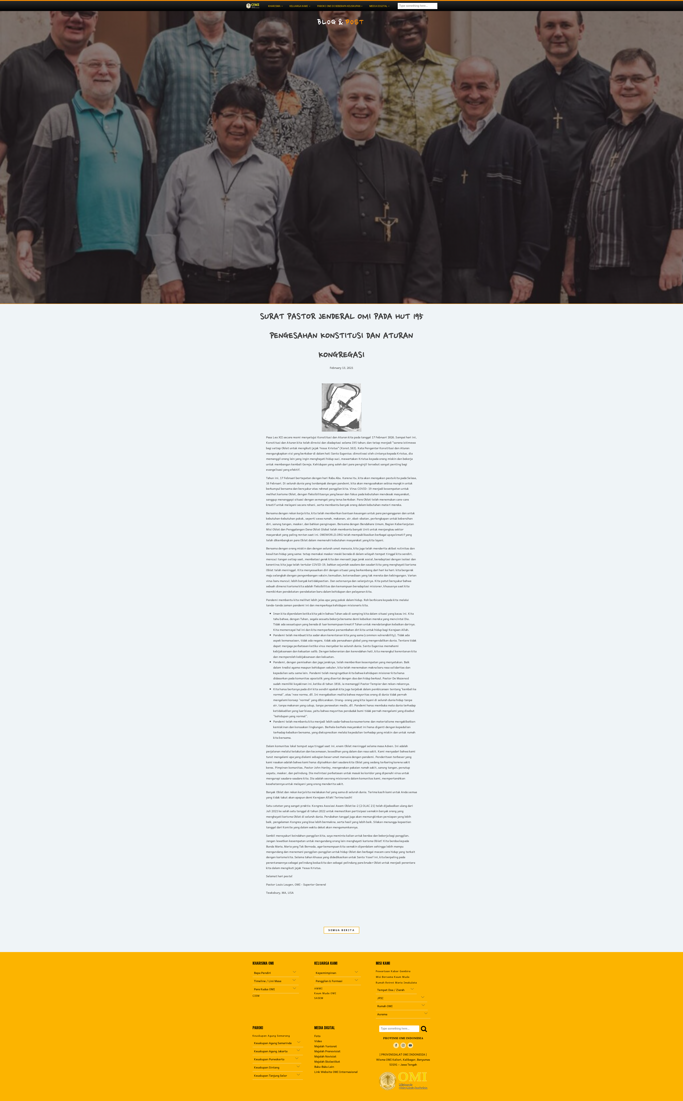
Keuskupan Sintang (266, 1067)
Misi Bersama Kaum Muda (392, 976)
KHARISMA (274, 6)
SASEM (318, 998)
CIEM (256, 995)
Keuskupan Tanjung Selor (270, 1075)
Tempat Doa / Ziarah (390, 989)
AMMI (318, 988)
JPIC (399, 998)
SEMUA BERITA (341, 930)
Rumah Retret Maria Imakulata (396, 982)
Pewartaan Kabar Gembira (393, 971)
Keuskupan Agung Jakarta (275, 1051)
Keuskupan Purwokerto (271, 1059)
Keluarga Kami (299, 6)
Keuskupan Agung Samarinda (273, 1043)
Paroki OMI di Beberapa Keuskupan (338, 6)
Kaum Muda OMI (325, 993)
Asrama (382, 1014)
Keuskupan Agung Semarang (271, 1035)
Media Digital (378, 6)
